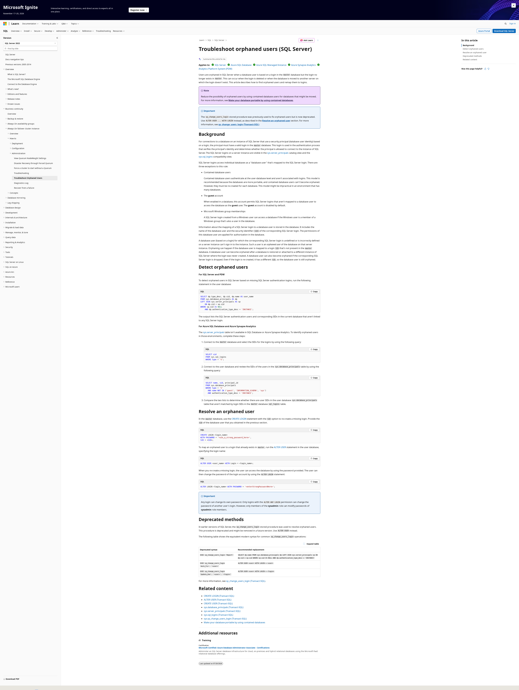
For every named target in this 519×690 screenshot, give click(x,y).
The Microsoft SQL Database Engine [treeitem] (24, 79)
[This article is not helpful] (488, 68)
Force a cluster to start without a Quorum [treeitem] (32, 168)
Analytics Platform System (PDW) (215, 68)
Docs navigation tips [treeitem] (14, 59)
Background (468, 45)
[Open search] (505, 23)
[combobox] (30, 43)
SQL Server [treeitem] (10, 54)
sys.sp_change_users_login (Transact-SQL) (225, 618)
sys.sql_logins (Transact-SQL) (218, 614)
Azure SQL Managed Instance (271, 65)
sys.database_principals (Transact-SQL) (223, 607)
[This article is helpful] (485, 68)
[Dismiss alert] (513, 5)
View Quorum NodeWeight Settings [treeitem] (30, 158)
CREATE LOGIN (239, 418)
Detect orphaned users (473, 49)
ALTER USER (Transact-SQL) (217, 599)
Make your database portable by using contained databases (260, 100)
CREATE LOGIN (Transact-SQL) (219, 595)
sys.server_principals (277, 152)
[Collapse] (57, 38)
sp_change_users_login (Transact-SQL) (238, 124)
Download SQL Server (504, 31)
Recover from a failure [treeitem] (24, 188)
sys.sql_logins (206, 156)
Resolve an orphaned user (276, 120)
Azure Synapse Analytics (303, 65)
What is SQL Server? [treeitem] (17, 74)
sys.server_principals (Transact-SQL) (222, 611)
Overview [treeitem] (12, 114)
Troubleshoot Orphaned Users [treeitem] (28, 178)
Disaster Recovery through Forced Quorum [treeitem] (33, 163)
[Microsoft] (5, 23)
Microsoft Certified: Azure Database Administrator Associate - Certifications (234, 648)
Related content (470, 59)
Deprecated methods (472, 56)
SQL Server (219, 40)
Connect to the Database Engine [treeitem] (22, 84)
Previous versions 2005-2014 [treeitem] (18, 64)
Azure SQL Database (241, 65)
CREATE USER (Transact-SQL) (218, 603)
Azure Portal (484, 31)
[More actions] (318, 40)
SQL (209, 40)
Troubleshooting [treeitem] (21, 173)
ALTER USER (280, 447)
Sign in (512, 23)
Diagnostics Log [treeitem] (21, 183)
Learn (201, 40)
